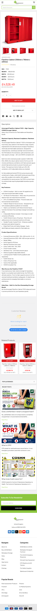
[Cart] (34, 2)
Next (34, 358)
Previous (2, 358)
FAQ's (3, 556)
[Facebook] (3, 116)
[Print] (10, 116)
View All (21, 596)
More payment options (18, 106)
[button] (18, 110)
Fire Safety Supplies (25, 568)
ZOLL (3, 589)
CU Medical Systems (25, 586)
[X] (14, 116)
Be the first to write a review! (18, 330)
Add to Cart (9, 360)
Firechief (4, 586)
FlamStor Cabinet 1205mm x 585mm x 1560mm (9, 364)
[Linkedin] (17, 116)
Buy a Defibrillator (7, 550)
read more (5, 419)
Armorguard (5, 596)
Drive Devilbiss (23, 593)
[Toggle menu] (2, 2)
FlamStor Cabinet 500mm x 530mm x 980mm (27, 364)
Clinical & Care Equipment (27, 560)
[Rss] (20, 531)
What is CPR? (6, 445)
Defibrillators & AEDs (26, 547)
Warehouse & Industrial (26, 571)
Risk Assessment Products (9, 583)
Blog (3, 559)
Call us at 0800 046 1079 (18, 527)
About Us (4, 547)
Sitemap (4, 568)
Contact (4, 565)
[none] (18, 29)
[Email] (6, 116)
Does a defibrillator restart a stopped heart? (18, 411)
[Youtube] (23, 531)
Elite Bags (4, 593)
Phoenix (21, 583)
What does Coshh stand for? (12, 479)
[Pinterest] (21, 116)
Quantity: (5, 91)
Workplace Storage (7, 553)
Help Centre (5, 562)
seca (20, 589)
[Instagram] (13, 531)
